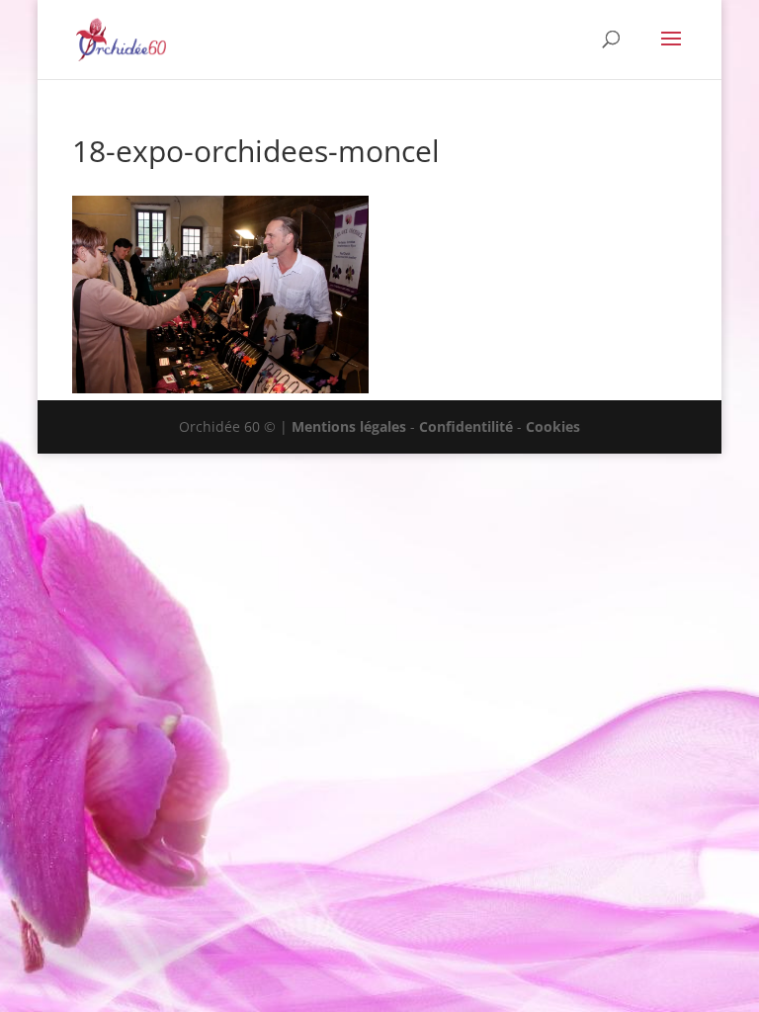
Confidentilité (466, 426)
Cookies (553, 426)
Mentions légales (349, 426)
